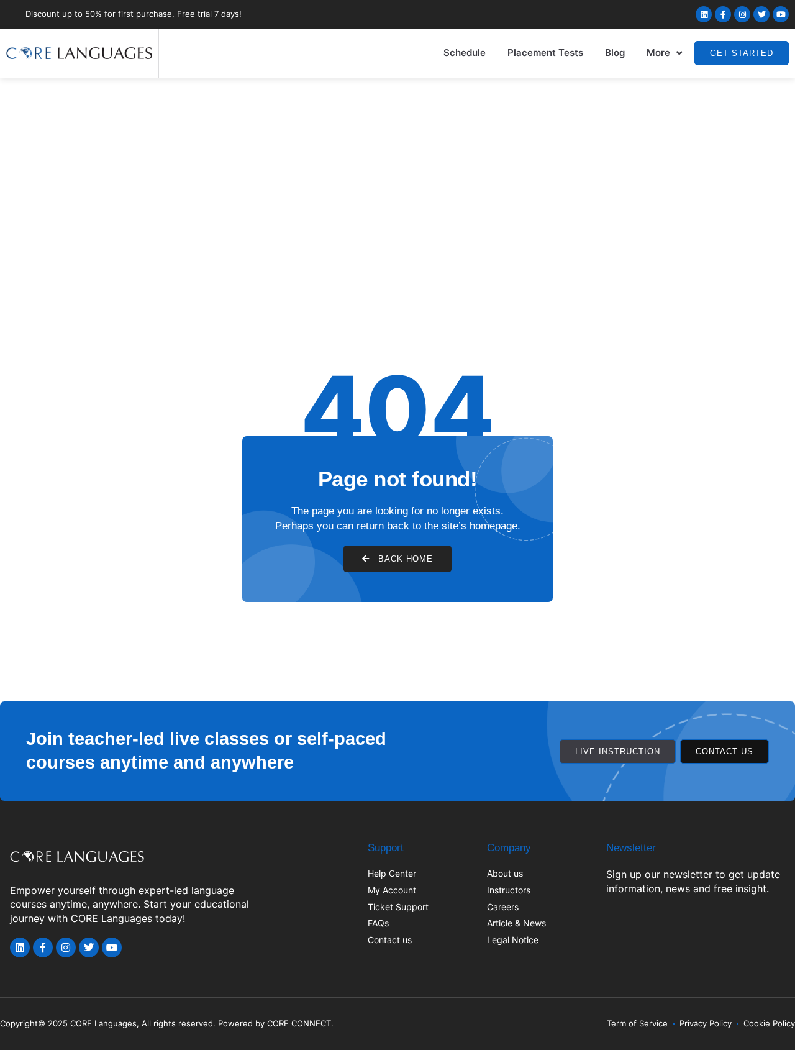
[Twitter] (761, 14)
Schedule (464, 52)
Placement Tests (545, 52)
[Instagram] (742, 14)
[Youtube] (781, 14)
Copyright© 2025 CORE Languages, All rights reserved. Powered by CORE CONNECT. (167, 1023)
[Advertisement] (397, 171)
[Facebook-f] (723, 14)
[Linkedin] (704, 14)
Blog (615, 52)
